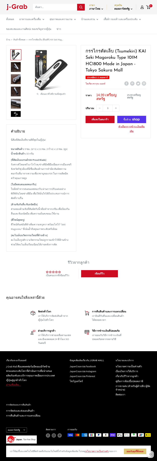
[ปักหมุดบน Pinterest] (132, 83)
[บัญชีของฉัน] (142, 7)
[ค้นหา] (81, 7)
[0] (148, 7)
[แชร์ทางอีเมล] (144, 83)
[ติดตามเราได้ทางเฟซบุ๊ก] (48, 435)
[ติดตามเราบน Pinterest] (59, 435)
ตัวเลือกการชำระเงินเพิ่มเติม (132, 129)
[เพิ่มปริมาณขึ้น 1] (116, 108)
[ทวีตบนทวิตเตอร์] (138, 83)
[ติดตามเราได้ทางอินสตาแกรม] (54, 435)
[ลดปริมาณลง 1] (99, 108)
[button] (99, 273)
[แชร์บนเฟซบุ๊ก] (126, 83)
